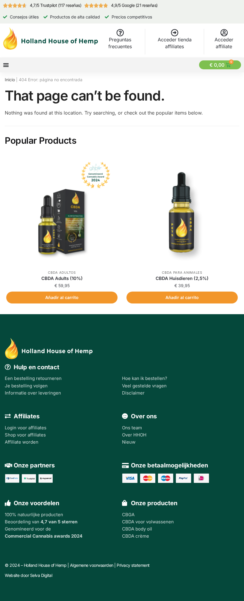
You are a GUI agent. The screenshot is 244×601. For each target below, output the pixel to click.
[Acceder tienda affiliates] (174, 32)
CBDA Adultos (62, 272)
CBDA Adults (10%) (62, 278)
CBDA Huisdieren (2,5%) (182, 278)
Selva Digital (41, 575)
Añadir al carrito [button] (62, 297)
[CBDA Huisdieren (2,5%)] (182, 211)
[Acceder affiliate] (224, 32)
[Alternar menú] (6, 65)
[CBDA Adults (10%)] (62, 211)
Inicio (10, 79)
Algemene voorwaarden (91, 565)
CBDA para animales (182, 272)
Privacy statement (133, 565)
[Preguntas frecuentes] (120, 32)
